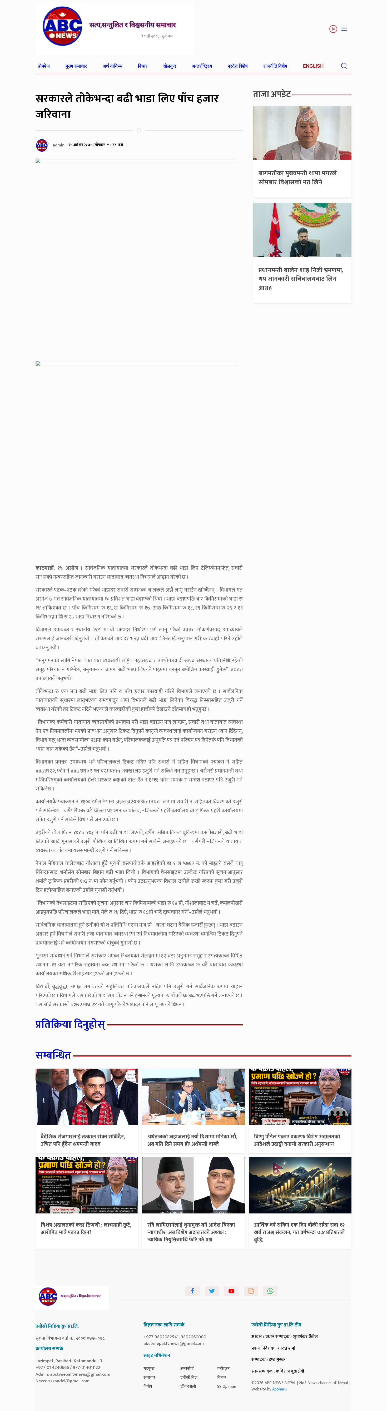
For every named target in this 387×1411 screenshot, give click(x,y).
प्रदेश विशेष (238, 66)
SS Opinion (226, 1386)
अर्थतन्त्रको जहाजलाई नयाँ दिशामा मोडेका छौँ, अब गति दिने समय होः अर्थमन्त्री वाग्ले (192, 1140)
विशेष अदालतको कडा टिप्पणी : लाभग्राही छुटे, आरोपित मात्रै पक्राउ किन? (86, 1229)
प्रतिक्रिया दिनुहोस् (70, 1024)
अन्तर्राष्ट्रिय (202, 66)
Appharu (279, 1389)
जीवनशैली (188, 1386)
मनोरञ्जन (223, 1368)
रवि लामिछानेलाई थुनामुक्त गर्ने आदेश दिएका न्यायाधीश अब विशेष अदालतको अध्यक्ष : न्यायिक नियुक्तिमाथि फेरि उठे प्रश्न (191, 1232)
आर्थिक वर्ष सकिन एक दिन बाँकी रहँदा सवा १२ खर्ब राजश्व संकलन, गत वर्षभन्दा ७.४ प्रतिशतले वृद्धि (299, 1232)
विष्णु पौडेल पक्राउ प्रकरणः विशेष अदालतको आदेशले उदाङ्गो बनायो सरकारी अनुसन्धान (297, 1140)
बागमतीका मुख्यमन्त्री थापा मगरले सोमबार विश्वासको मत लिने (298, 178)
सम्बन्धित (53, 1055)
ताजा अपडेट (272, 94)
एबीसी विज (188, 1377)
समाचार (149, 1377)
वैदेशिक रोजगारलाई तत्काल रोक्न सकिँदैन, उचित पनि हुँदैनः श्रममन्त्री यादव (83, 1140)
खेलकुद (169, 66)
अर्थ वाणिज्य (112, 66)
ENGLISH (313, 66)
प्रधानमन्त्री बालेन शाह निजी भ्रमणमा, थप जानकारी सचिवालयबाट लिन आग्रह (301, 279)
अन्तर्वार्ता (187, 1368)
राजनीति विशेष (275, 66)
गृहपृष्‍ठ (149, 1368)
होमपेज (44, 66)
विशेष (147, 1386)
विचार (142, 66)
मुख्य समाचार (76, 66)
